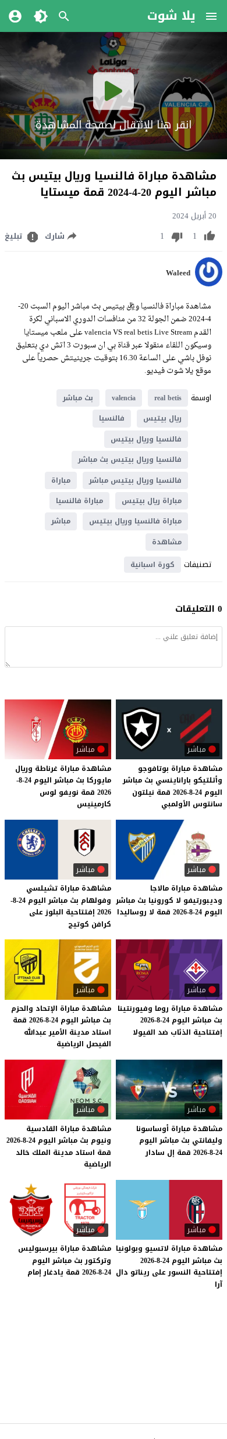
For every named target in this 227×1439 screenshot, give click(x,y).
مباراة (60, 480)
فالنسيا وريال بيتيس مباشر (135, 480)
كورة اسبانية (152, 564)
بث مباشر (78, 398)
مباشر (60, 521)
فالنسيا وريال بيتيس (146, 439)
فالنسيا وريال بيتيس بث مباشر (130, 459)
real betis (168, 398)
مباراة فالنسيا (79, 500)
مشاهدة (167, 542)
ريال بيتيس (162, 418)
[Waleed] (208, 284)
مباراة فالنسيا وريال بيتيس (135, 521)
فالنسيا (112, 418)
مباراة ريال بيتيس (152, 500)
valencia (124, 398)
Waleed (178, 273)
